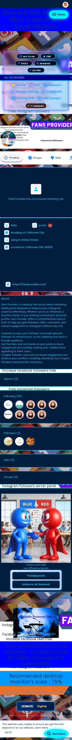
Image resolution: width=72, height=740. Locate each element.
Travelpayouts (36, 575)
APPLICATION (37, 601)
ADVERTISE (12, 601)
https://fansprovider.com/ (29, 284)
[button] (65, 4)
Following (10, 396)
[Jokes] (31, 85)
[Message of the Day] (12, 91)
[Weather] (13, 85)
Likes (7, 460)
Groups (8, 477)
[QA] (13, 98)
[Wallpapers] (45, 85)
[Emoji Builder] (43, 91)
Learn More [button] (41, 727)
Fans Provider (39, 127)
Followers (10, 433)
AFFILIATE (60, 601)
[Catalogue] (39, 98)
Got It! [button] (8, 732)
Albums (8, 378)
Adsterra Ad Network (36, 584)
